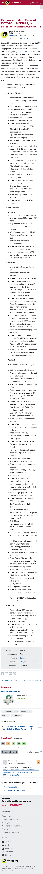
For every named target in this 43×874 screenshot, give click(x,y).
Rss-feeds (9, 852)
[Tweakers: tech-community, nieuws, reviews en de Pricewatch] (13, 2)
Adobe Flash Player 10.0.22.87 (15, 790)
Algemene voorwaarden (12, 826)
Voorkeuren (15, 832)
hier (25, 51)
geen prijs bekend (24, 696)
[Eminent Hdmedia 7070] (8, 700)
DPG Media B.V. (29, 866)
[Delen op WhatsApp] (14, 673)
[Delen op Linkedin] (6, 673)
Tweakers (5, 866)
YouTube (8, 845)
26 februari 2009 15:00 (16, 763)
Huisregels (6, 822)
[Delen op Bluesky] (10, 673)
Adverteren (6, 816)
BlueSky (8, 842)
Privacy (5, 829)
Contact (5, 819)
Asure (25, 38)
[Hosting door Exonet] (12, 805)
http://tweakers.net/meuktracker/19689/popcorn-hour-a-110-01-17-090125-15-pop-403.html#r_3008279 (21, 772)
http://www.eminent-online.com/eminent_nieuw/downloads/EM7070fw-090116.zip (30, 662)
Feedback (13, 35)
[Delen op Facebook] (2, 673)
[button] (2, 2)
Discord (8, 855)
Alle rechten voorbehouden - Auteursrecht (18, 868)
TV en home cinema (10, 711)
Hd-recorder (17, 715)
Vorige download (10, 680)
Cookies (5, 832)
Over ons (14, 819)
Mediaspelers (26, 711)
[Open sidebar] (41, 7)
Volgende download (31, 680)
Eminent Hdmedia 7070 (11, 692)
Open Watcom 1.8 (10, 787)
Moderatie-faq (19, 739)
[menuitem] (30, 2)
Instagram (9, 848)
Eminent (23, 658)
